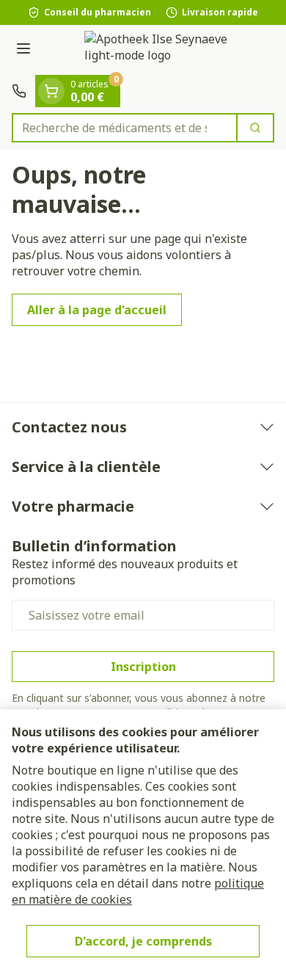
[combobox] (125, 127)
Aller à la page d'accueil (96, 310)
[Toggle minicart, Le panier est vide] (51, 91)
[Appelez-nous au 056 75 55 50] (19, 91)
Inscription (143, 667)
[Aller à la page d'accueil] (157, 50)
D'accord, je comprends (143, 941)
